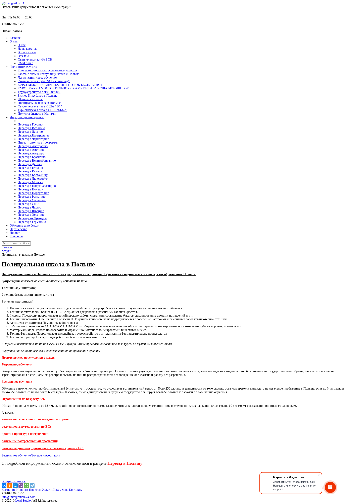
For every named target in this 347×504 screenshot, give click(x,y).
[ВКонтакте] (4, 485)
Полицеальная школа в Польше (39, 102)
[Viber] (20, 485)
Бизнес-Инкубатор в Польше (37, 95)
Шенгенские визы (30, 99)
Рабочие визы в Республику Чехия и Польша (48, 74)
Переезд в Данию (30, 164)
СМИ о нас (25, 63)
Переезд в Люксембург (33, 178)
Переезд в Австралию (33, 146)
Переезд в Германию (32, 222)
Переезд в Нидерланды (33, 135)
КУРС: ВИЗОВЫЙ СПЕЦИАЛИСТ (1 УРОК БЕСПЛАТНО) (60, 84)
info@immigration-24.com (18, 497)
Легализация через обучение (37, 77)
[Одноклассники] (9, 485)
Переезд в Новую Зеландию (37, 185)
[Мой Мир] (15, 485)
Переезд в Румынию (32, 196)
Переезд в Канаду (30, 171)
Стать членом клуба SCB (35, 59)
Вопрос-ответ (27, 52)
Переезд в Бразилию (32, 157)
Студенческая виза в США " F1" (40, 106)
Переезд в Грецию (30, 124)
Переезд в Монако (30, 182)
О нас (22, 45)
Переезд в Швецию (31, 211)
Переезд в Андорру (31, 153)
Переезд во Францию (32, 218)
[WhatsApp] (26, 485)
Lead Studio (23, 500)
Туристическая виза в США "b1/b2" (42, 110)
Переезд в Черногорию (33, 139)
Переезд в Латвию (30, 131)
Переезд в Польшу (30, 189)
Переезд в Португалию (33, 193)
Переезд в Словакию (32, 200)
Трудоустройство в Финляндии (39, 92)
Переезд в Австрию (31, 149)
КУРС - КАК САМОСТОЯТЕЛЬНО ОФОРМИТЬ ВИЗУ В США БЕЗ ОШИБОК (73, 88)
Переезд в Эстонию (31, 214)
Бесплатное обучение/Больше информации (31, 455)
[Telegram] (32, 485)
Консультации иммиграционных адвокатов (47, 70)
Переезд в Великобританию (37, 160)
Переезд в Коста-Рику (33, 175)
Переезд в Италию (30, 167)
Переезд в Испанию (31, 128)
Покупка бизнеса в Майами (37, 113)
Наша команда (27, 48)
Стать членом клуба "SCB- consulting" (44, 81)
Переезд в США (29, 203)
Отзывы (23, 56)
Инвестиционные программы (38, 142)
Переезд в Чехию (29, 207)
